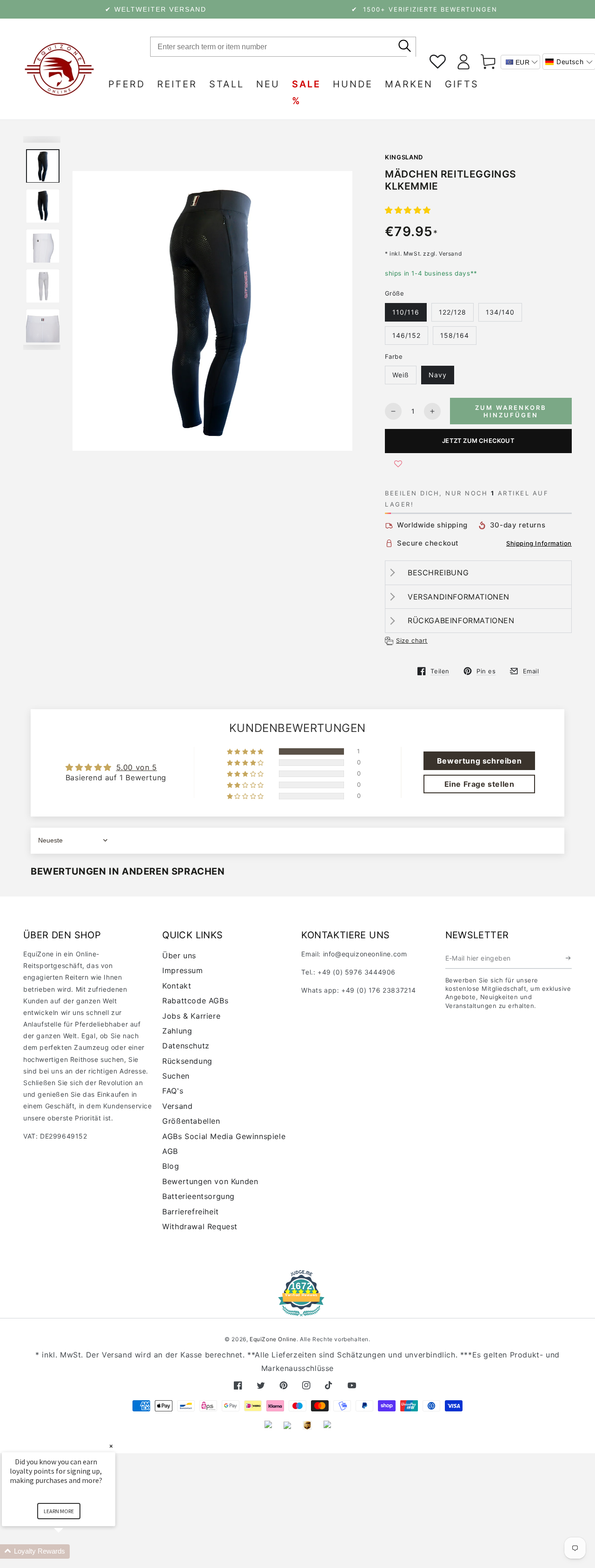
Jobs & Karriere (191, 1016)
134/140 (500, 312)
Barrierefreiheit (190, 1211)
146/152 (406, 335)
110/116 (405, 312)
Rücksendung (187, 1061)
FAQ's (172, 1090)
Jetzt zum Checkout (478, 440)
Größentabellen (191, 1121)
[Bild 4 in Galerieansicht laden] (43, 246)
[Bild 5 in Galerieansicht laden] (43, 286)
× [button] (111, 1446)
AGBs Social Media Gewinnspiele (223, 1136)
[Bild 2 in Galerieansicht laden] (43, 206)
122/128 (452, 312)
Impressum (182, 970)
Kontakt (176, 985)
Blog (170, 1166)
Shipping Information (539, 543)
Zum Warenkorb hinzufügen (511, 411)
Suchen (176, 1075)
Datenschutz (186, 1045)
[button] (408, 210)
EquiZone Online (273, 1339)
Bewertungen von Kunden (210, 1181)
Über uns (179, 955)
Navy (438, 375)
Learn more (59, 1511)
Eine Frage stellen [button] (479, 784)
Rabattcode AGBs (195, 1000)
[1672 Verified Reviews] (297, 1310)
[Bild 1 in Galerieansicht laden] (43, 166)
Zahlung (177, 1030)
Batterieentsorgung (198, 1196)
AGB (170, 1151)
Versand (177, 1106)
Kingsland (404, 157)
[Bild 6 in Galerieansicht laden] (43, 326)
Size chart (412, 640)
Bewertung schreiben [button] (479, 760)
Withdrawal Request (200, 1226)
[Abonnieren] (569, 958)
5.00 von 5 (136, 767)
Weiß (400, 375)
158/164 (454, 335)
